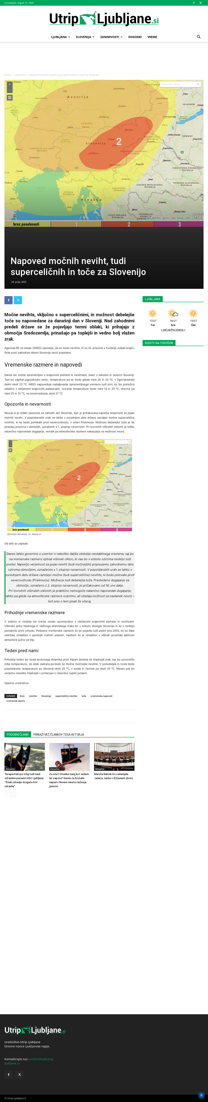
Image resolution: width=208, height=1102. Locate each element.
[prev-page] (7, 794)
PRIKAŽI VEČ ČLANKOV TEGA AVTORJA (59, 734)
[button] (199, 37)
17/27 (153, 323)
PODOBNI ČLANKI (18, 734)
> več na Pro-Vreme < (173, 329)
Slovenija (83, 37)
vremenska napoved (101, 695)
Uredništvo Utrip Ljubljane (22, 1042)
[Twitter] (200, 3)
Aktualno (20, 75)
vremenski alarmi (15, 700)
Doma (7, 75)
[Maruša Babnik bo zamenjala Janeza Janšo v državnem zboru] (114, 757)
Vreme (152, 37)
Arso (22, 695)
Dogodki (135, 37)
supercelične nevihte (66, 695)
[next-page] (13, 794)
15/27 (193, 323)
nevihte (33, 695)
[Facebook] (194, 3)
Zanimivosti (109, 37)
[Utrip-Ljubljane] (104, 19)
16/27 (173, 323)
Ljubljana (59, 37)
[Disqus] (69, 857)
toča (84, 695)
